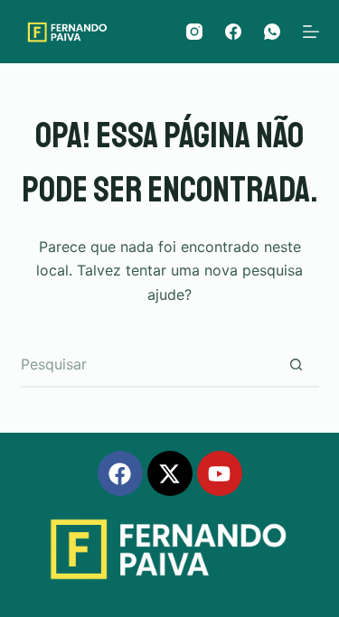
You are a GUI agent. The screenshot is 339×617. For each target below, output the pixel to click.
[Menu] (311, 31)
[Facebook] (233, 31)
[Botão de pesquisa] (296, 365)
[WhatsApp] (272, 31)
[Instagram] (194, 31)
